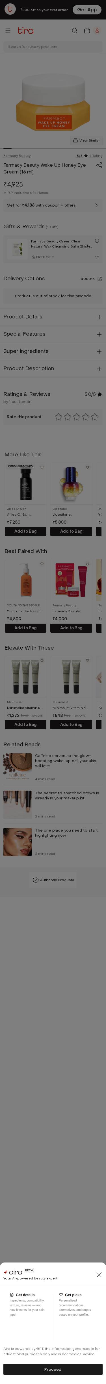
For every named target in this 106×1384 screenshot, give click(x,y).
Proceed (52, 1369)
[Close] (99, 1274)
